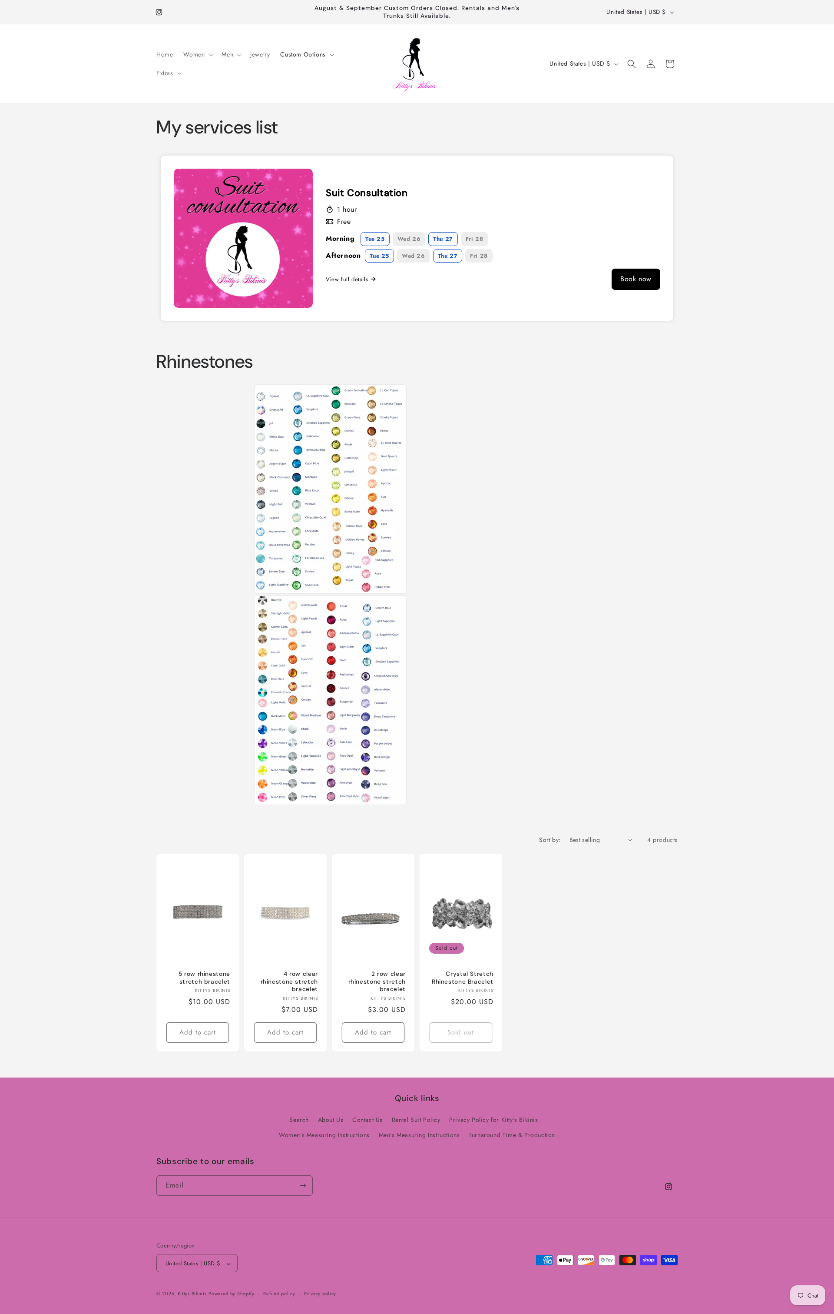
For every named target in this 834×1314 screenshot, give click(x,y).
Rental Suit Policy (416, 1119)
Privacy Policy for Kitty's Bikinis (493, 1119)
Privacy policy (320, 1294)
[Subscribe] (302, 1185)
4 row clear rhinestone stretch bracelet (289, 982)
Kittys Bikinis (192, 1294)
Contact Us (367, 1119)
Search (299, 1119)
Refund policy (279, 1294)
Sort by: (549, 839)
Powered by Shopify (231, 1294)
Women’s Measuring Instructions (324, 1135)
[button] (197, 54)
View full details (347, 279)
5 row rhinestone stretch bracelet (204, 978)
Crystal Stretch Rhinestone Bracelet (462, 978)
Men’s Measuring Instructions (419, 1135)
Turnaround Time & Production (512, 1135)
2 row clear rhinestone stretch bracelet (376, 982)
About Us (331, 1119)
